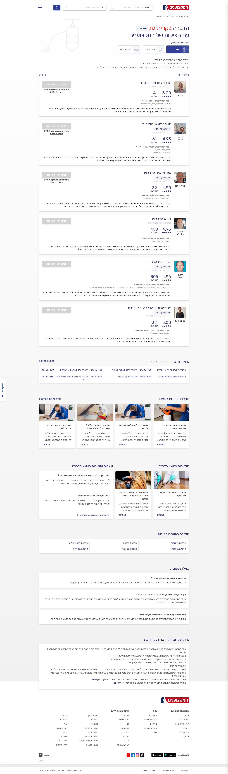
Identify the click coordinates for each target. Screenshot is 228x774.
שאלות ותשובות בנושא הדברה (92, 466)
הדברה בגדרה (130, 543)
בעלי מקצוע (185, 16)
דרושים (186, 728)
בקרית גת (160, 28)
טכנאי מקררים (92, 745)
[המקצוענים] (176, 7)
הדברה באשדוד (178, 543)
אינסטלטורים (123, 719)
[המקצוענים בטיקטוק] (142, 755)
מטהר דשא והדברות (156, 124)
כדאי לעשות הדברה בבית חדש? (93, 495)
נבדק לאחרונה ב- (158, 316)
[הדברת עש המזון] (57, 414)
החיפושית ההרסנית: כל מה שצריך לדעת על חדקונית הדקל (134, 495)
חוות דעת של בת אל (161, 239)
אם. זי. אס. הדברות (157, 173)
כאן (114, 682)
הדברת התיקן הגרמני (127, 376)
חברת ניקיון (93, 715)
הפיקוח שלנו (184, 719)
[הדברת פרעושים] (171, 414)
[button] (44, 74)
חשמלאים (94, 719)
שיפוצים (64, 736)
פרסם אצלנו (184, 732)
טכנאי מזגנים (92, 732)
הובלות (126, 736)
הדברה (175, 16)
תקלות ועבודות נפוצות (174, 399)
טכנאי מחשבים (91, 736)
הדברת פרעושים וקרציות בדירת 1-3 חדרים (72, 378)
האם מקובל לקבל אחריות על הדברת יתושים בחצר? (84, 475)
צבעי (65, 732)
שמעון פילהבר (161, 262)
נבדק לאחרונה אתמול (162, 132)
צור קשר (185, 736)
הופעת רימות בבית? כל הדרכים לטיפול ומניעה (98, 427)
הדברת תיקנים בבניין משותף (124, 370)
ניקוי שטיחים (61, 728)
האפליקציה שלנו (182, 724)
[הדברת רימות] (95, 414)
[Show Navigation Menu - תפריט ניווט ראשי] (41, 7)
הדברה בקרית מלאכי (78, 543)
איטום (126, 715)
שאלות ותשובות (150, 719)
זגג (128, 740)
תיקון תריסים (61, 745)
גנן (128, 724)
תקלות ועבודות (150, 728)
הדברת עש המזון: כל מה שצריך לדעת (59, 427)
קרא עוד (160, 444)
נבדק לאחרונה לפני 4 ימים (159, 223)
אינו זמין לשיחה (56, 84)
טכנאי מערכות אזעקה (88, 740)
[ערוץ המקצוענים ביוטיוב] (129, 755)
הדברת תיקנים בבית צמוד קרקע (172, 376)
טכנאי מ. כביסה (91, 728)
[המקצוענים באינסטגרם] (138, 755)
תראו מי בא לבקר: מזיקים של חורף (173, 494)
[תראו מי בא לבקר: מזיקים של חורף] (171, 481)
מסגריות (63, 719)
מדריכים (153, 724)
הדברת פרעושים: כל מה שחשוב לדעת (174, 427)
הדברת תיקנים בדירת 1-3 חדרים (171, 370)
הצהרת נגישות (149, 770)
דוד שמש (125, 728)
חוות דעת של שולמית (161, 196)
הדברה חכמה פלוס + (155, 83)
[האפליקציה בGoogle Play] (170, 755)
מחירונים (153, 715)
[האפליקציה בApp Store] (157, 755)
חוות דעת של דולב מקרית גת (158, 330)
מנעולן (64, 715)
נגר (65, 724)
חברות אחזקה (123, 745)
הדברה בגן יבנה (129, 548)
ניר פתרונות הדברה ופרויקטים (149, 308)
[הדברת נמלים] (133, 414)
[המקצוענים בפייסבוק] (133, 755)
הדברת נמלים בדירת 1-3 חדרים (74, 370)
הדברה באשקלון (178, 548)
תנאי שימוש (168, 770)
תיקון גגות (63, 740)
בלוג (155, 732)
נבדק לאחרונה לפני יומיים (160, 86)
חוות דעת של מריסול (161, 101)
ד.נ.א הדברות (161, 219)
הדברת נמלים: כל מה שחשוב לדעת (133, 427)
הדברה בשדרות (80, 548)
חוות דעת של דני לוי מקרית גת (157, 285)
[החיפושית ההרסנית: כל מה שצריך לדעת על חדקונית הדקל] (133, 481)
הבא (94, 679)
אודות (186, 715)
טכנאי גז (94, 724)
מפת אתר (185, 770)
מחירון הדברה (179, 362)
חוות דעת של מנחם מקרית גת (157, 147)
